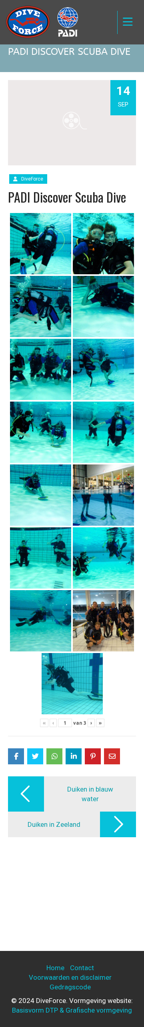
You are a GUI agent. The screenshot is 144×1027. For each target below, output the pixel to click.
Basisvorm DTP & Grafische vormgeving (72, 1010)
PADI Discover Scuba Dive (67, 196)
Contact (82, 968)
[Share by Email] (112, 756)
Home (55, 968)
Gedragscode (70, 987)
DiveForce (32, 179)
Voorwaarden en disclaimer (70, 977)
